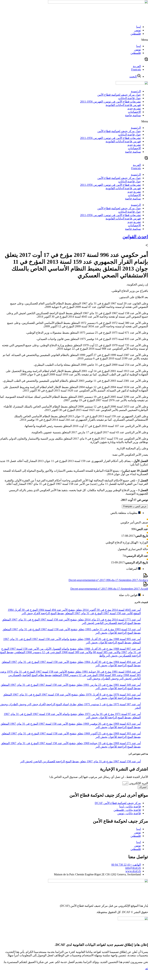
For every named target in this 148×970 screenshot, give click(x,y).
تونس (137, 30)
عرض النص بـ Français (135, 506)
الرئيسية (136, 91)
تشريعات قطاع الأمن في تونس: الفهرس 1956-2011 (110, 101)
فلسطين (135, 33)
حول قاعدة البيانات (129, 98)
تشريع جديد (134, 108)
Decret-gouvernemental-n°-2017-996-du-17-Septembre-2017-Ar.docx (108, 580)
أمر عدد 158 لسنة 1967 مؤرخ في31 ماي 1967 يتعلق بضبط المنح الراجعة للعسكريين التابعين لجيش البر (80, 761)
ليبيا (138, 26)
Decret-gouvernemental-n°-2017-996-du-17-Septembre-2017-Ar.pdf (109, 588)
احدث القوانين (135, 236)
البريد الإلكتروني (138, 783)
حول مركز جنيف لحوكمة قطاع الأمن (119, 94)
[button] (74, 39)
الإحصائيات (134, 111)
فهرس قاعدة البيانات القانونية (123, 105)
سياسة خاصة (133, 115)
